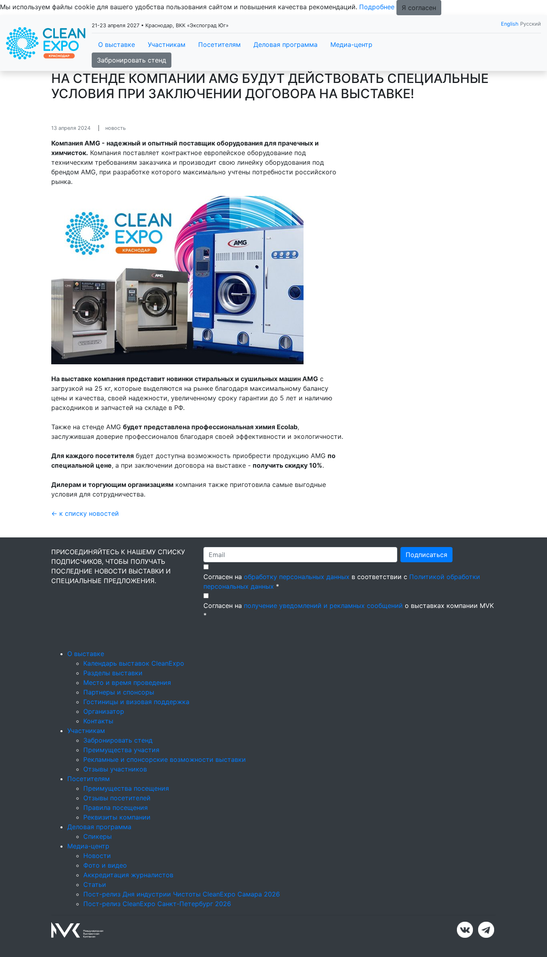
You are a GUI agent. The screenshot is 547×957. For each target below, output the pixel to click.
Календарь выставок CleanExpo (133, 663)
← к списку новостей (85, 513)
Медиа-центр (351, 44)
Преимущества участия (121, 750)
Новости (97, 856)
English (510, 24)
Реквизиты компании (117, 817)
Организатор (103, 711)
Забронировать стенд (131, 60)
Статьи (94, 884)
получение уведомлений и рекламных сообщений (323, 606)
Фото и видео (105, 865)
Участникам (166, 44)
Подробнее (376, 7)
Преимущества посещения (126, 788)
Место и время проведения (127, 682)
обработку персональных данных (297, 577)
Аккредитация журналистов (128, 875)
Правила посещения (115, 808)
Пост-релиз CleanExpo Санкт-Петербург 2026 (157, 904)
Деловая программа (285, 44)
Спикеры (97, 836)
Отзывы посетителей (117, 798)
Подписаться (426, 555)
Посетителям (219, 44)
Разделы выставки (113, 673)
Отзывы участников (115, 769)
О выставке (116, 44)
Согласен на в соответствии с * (341, 581)
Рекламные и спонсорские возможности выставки (164, 759)
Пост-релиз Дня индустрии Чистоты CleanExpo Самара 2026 (181, 894)
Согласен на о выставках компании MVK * (348, 610)
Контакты (98, 721)
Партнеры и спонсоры (118, 692)
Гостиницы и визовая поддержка (136, 702)
